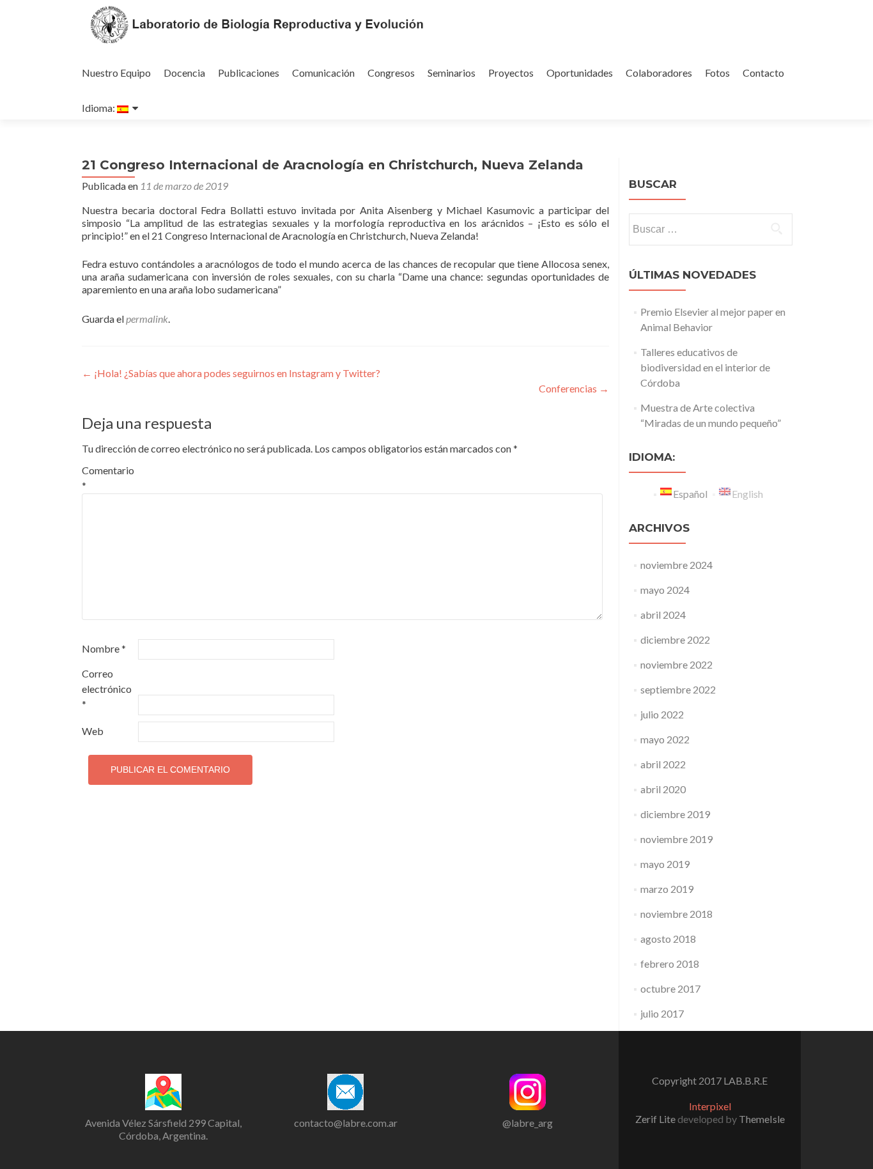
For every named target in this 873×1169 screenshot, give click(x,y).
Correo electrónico (107, 688)
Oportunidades (579, 72)
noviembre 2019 (676, 839)
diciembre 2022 (675, 639)
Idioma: (99, 108)
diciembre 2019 (675, 814)
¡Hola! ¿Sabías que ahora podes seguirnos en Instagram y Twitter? (231, 373)
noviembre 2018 (676, 914)
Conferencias (574, 388)
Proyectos (511, 72)
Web (93, 731)
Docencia (184, 72)
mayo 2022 (665, 739)
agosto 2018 (668, 939)
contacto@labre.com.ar (346, 1123)
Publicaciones (248, 72)
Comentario (108, 478)
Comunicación (323, 72)
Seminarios (451, 72)
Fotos (717, 72)
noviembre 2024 (676, 565)
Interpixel (710, 1106)
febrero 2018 (669, 963)
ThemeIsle (762, 1119)
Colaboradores (659, 72)
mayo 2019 (665, 864)
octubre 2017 (670, 988)
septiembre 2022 (678, 689)
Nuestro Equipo (116, 72)
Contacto (763, 72)
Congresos (391, 72)
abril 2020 (663, 789)
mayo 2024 (665, 590)
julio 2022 (662, 714)
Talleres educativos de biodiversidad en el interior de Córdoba (705, 367)
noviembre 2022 (676, 664)
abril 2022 (663, 764)
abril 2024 (663, 614)
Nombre (104, 648)
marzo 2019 (666, 889)
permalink (147, 319)
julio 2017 (662, 1013)
